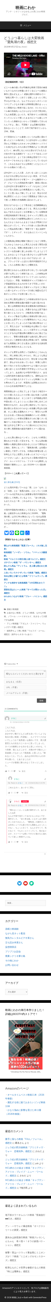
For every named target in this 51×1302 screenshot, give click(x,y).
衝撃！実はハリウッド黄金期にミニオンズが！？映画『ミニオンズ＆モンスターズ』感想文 (25, 1256)
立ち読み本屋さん (14, 942)
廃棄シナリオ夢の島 (15, 956)
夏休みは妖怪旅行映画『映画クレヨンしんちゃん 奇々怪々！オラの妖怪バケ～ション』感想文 (25, 1241)
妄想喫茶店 (10, 947)
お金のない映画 (14, 613)
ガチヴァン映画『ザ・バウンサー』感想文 (22, 562)
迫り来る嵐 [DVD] (12, 482)
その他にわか (12, 960)
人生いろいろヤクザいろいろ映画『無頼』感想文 (25, 572)
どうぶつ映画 (28, 613)
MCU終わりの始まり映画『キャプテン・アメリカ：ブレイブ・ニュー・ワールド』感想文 (25, 1171)
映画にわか (26, 7)
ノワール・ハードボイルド (19, 616)
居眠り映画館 (13, 609)
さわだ (17, 801)
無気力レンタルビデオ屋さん (19, 938)
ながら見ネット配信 (15, 933)
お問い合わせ (12, 965)
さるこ (20, 783)
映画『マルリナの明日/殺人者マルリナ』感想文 (25, 559)
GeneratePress (39, 1297)
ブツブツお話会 (13, 951)
